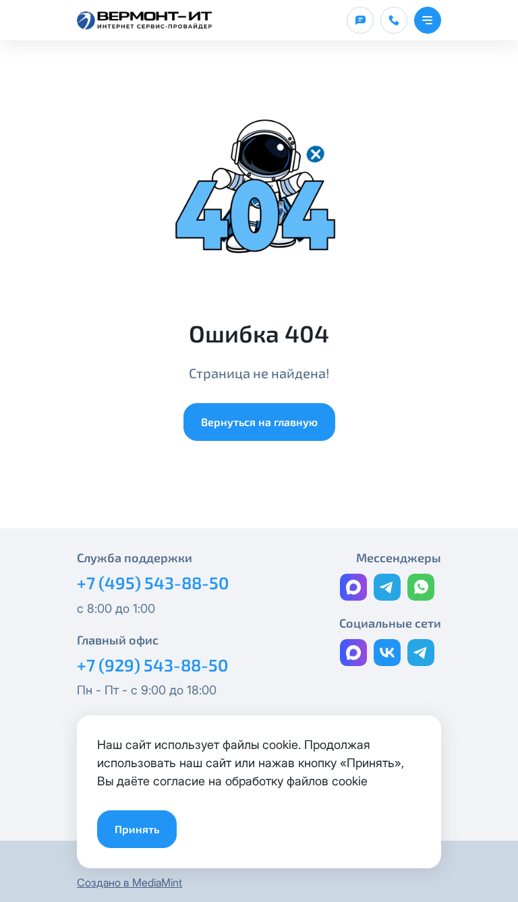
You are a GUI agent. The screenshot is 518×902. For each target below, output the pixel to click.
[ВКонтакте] (387, 652)
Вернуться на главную (259, 421)
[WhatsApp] (420, 587)
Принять (137, 828)
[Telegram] (387, 587)
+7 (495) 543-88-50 (153, 582)
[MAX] (353, 587)
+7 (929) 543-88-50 (152, 665)
